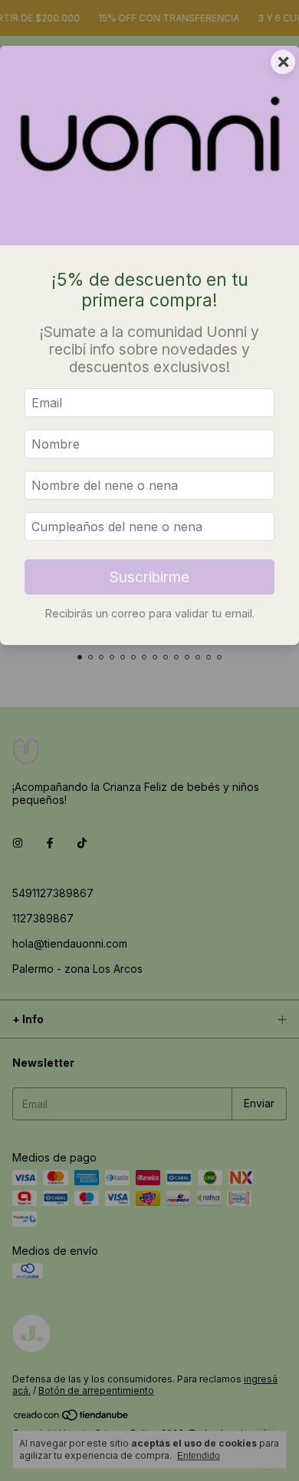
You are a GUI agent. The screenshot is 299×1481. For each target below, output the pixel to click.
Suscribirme (149, 577)
